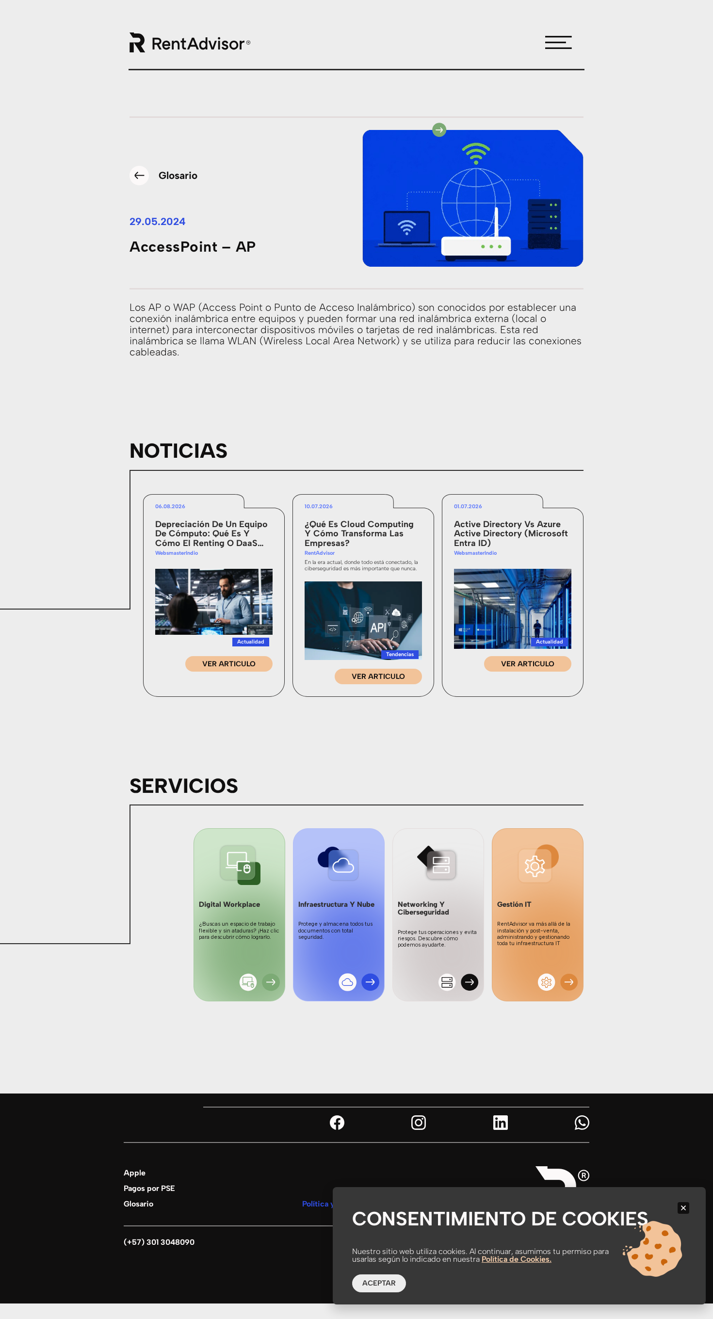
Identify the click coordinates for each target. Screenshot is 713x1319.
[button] (683, 1208)
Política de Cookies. (516, 1259)
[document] (356, 659)
